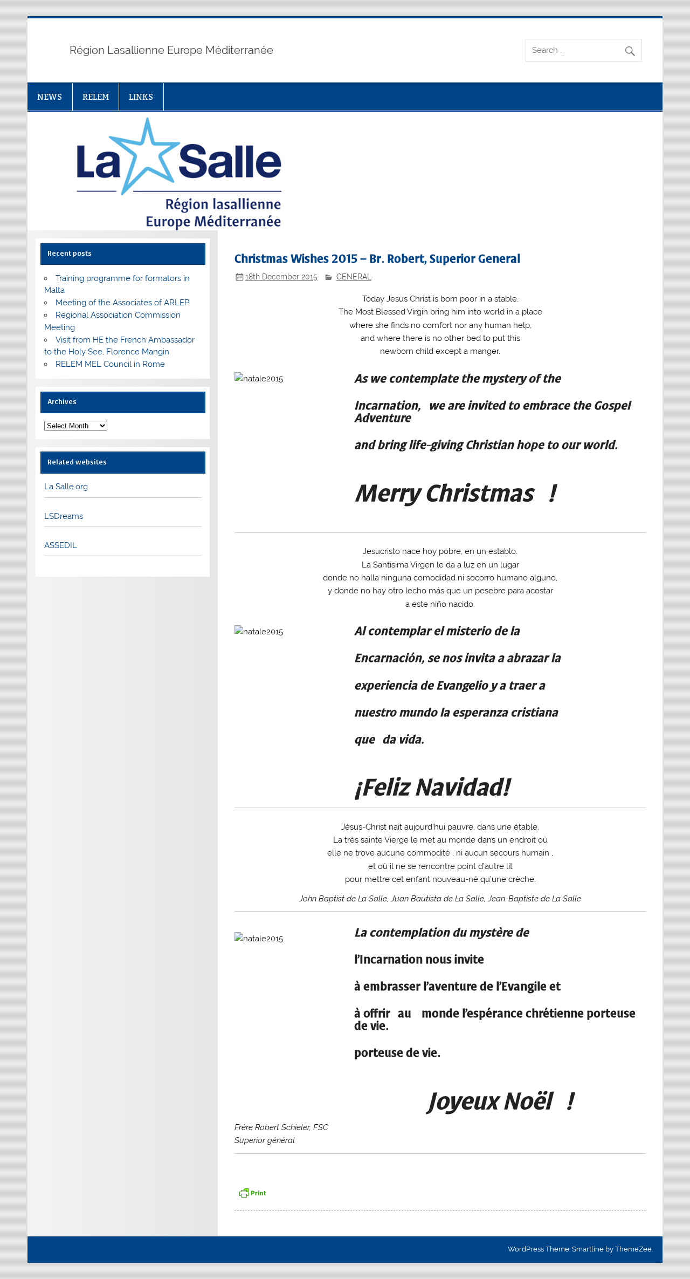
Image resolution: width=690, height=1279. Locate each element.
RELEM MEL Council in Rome (110, 364)
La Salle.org (66, 486)
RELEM (95, 97)
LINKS (141, 97)
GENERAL (353, 276)
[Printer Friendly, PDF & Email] (252, 1192)
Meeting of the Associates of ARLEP (122, 302)
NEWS (49, 97)
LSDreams (63, 516)
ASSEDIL (60, 545)
